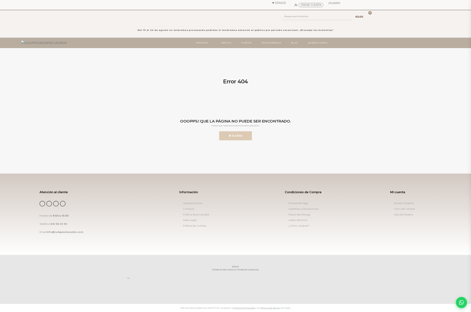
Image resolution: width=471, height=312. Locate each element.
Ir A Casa (235, 135)
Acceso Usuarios (404, 203)
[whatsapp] (56, 203)
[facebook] (42, 203)
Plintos (246, 43)
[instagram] (62, 203)
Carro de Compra (404, 209)
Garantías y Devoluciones (303, 209)
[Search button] (349, 16)
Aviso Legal (189, 220)
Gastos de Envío (297, 220)
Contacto (188, 209)
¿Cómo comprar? (298, 225)
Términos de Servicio (270, 308)
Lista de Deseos (403, 214)
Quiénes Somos (318, 43)
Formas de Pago (298, 203)
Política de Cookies (194, 225)
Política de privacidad (196, 214)
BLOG (294, 43)
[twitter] (49, 203)
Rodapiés (202, 43)
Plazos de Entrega (299, 214)
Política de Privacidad (244, 308)
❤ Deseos (279, 3)
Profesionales (271, 43)
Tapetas (226, 43)
